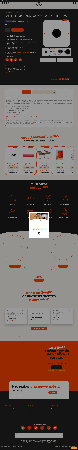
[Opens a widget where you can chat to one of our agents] (74, 448)
